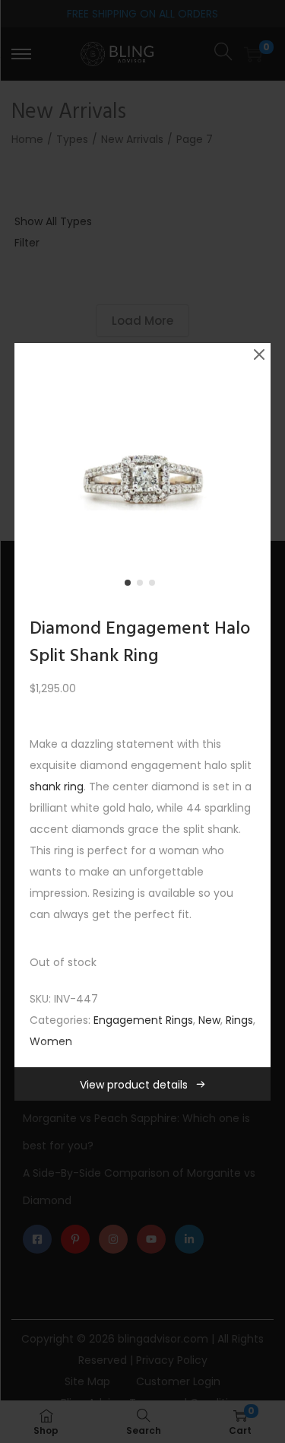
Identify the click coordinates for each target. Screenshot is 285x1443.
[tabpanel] (142, 471)
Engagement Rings (143, 1020)
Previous (31, 471)
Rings (239, 1020)
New (209, 1020)
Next (254, 471)
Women (51, 1041)
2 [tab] (143, 586)
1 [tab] (131, 586)
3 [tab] (155, 586)
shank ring (57, 786)
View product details (134, 1084)
